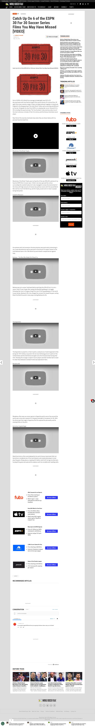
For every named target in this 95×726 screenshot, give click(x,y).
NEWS (10, 7)
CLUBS (49, 7)
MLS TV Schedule (12, 1)
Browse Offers (51, 497)
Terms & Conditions (50, 711)
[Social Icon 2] (47, 705)
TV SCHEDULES (41, 7)
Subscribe (71, 224)
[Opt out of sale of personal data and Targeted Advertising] (2, 723)
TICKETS (71, 7)
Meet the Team (35, 711)
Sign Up (71, 126)
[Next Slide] (57, 594)
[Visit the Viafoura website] (56, 664)
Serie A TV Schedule (55, 1)
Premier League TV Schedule (33, 1)
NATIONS (56, 7)
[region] (36, 637)
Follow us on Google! (53, 36)
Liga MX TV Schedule (22, 1)
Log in (53, 609)
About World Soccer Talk (24, 711)
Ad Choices (66, 711)
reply (18, 627)
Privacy (42, 711)
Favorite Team (64, 216)
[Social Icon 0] (40, 705)
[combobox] (71, 212)
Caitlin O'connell (19, 35)
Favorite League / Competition (68, 209)
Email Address (64, 202)
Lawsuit (16, 576)
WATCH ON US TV (31, 7)
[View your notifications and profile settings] (57, 618)
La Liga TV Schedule (45, 1)
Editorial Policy (59, 711)
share (53, 627)
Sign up (56, 609)
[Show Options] (80, 212)
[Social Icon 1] (44, 705)
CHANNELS (64, 7)
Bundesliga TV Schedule (65, 1)
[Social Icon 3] (51, 705)
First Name (63, 195)
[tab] (17, 619)
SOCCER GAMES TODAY (20, 7)
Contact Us (73, 711)
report (56, 627)
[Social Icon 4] (54, 705)
